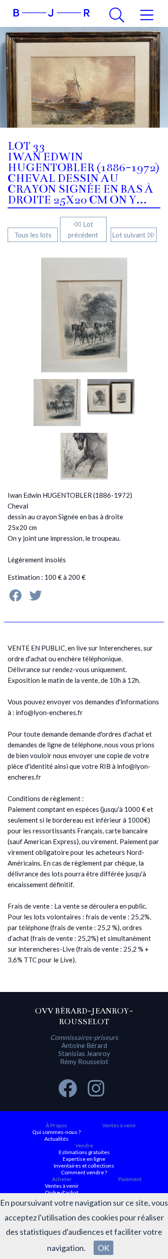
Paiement (130, 1179)
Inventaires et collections (84, 1165)
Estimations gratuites (84, 1152)
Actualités (56, 1138)
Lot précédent (83, 229)
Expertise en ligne (84, 1159)
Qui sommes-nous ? (56, 1132)
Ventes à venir (119, 1125)
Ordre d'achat (61, 1192)
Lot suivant (129, 235)
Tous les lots (33, 235)
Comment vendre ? (84, 1172)
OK (103, 1248)
